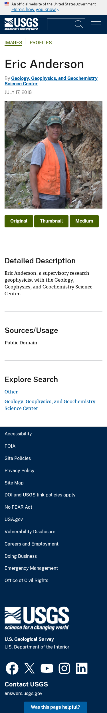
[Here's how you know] (53, 7)
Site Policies (18, 458)
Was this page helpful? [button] (55, 707)
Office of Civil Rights (26, 580)
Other (11, 392)
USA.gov (14, 519)
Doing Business (21, 556)
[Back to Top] (86, 692)
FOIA (10, 446)
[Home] (21, 29)
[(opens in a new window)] (12, 667)
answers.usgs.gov (23, 693)
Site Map (14, 483)
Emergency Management (31, 568)
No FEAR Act (18, 507)
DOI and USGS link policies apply (40, 495)
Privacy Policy (20, 470)
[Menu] (96, 25)
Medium (84, 221)
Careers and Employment (31, 544)
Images (13, 42)
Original (18, 221)
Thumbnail (51, 221)
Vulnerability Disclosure (30, 531)
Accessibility (18, 434)
